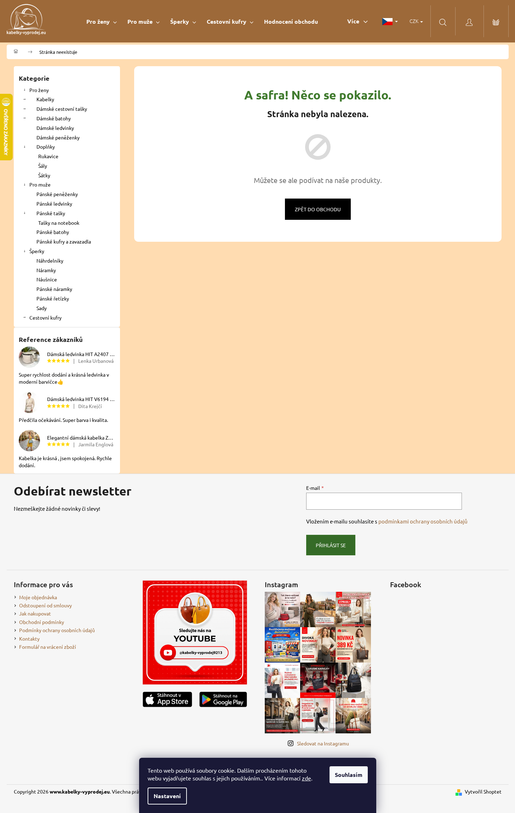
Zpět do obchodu (318, 209)
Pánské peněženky (57, 194)
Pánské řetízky (52, 298)
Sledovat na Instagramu (323, 743)
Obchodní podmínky (41, 622)
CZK (414, 20)
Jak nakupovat (35, 613)
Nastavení (167, 796)
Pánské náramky (54, 289)
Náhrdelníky (49, 260)
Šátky (44, 175)
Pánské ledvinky (54, 203)
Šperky (36, 251)
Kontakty (29, 638)
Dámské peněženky (58, 137)
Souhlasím (348, 774)
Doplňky (45, 146)
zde (306, 777)
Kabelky (45, 99)
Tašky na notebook (58, 222)
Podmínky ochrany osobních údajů (57, 630)
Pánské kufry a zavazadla (63, 241)
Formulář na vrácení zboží (47, 646)
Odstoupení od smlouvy (45, 605)
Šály (42, 165)
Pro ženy (39, 90)
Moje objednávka (38, 597)
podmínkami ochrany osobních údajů (423, 521)
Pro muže (40, 184)
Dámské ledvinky (55, 128)
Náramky (46, 270)
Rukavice (48, 156)
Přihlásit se (331, 545)
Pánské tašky (50, 213)
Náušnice (46, 279)
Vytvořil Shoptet (483, 791)
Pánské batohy (52, 232)
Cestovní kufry (45, 317)
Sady (41, 308)
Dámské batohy (53, 118)
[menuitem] (101, 21)
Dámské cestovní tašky (61, 108)
